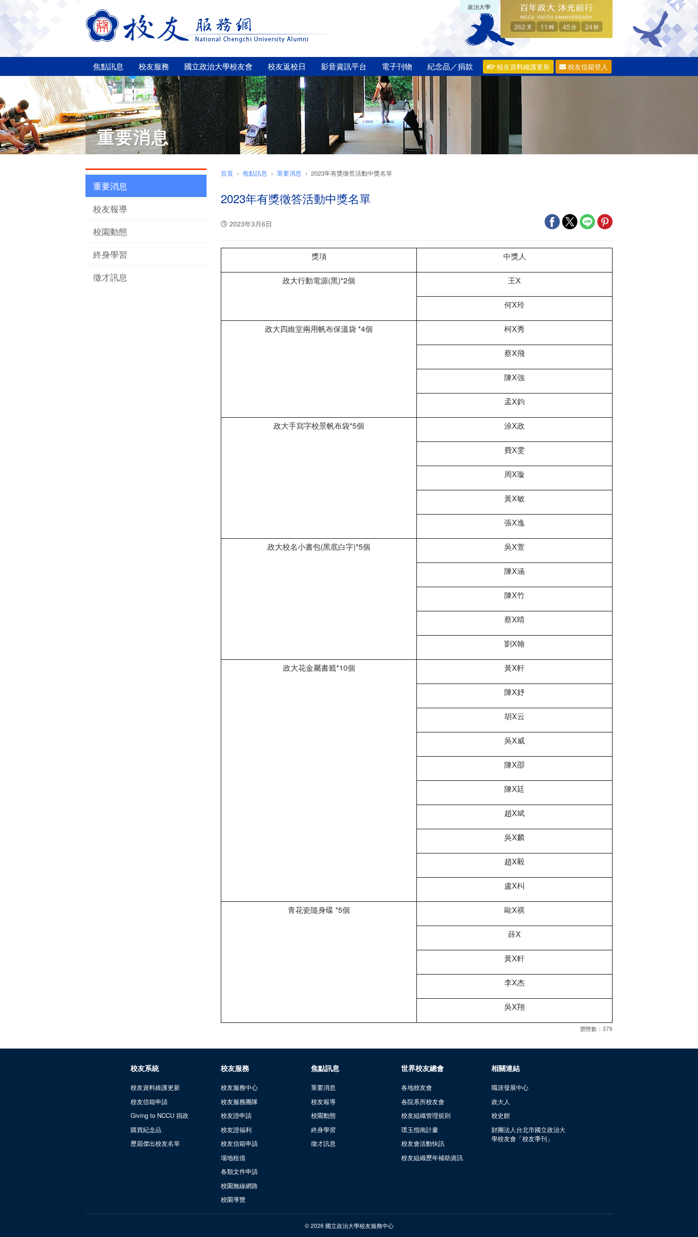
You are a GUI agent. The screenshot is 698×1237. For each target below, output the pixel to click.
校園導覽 (233, 1199)
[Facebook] (552, 226)
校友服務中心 (239, 1087)
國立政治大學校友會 (218, 66)
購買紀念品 (146, 1129)
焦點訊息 (108, 66)
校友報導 (110, 208)
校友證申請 (236, 1115)
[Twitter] (569, 226)
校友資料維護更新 (522, 66)
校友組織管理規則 (426, 1115)
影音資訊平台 (344, 66)
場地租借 (233, 1157)
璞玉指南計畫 (419, 1129)
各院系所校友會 (422, 1101)
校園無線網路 (239, 1185)
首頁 (227, 173)
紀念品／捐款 (450, 66)
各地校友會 (416, 1087)
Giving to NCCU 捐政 (160, 1115)
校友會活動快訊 (422, 1143)
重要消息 (110, 185)
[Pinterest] (605, 226)
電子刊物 (397, 66)
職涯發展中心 (509, 1087)
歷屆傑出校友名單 (155, 1143)
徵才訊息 (110, 277)
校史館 (500, 1115)
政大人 (500, 1101)
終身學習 (110, 254)
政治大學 (479, 6)
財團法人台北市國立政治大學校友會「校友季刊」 (528, 1134)
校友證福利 (236, 1129)
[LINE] (587, 226)
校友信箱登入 (587, 66)
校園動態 (110, 231)
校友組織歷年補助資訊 (432, 1157)
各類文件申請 (239, 1171)
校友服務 (154, 66)
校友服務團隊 (239, 1101)
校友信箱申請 (149, 1101)
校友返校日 (287, 66)
